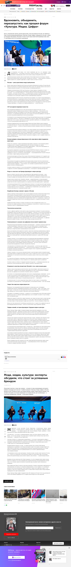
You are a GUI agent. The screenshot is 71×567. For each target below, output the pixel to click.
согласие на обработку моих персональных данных (41, 530)
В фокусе (23, 11)
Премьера (59, 11)
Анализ (28, 11)
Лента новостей (12, 11)
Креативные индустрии (10, 17)
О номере (58, 1)
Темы (18, 11)
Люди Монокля (52, 11)
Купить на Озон (17, 557)
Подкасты (6, 352)
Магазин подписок (59, 543)
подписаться (62, 6)
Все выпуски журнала (24, 544)
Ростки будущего (41, 11)
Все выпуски (6, 363)
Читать (57, 6)
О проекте (38, 544)
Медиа (5, 17)
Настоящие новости (57, 558)
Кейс (47, 11)
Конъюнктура (33, 11)
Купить (64, 1)
